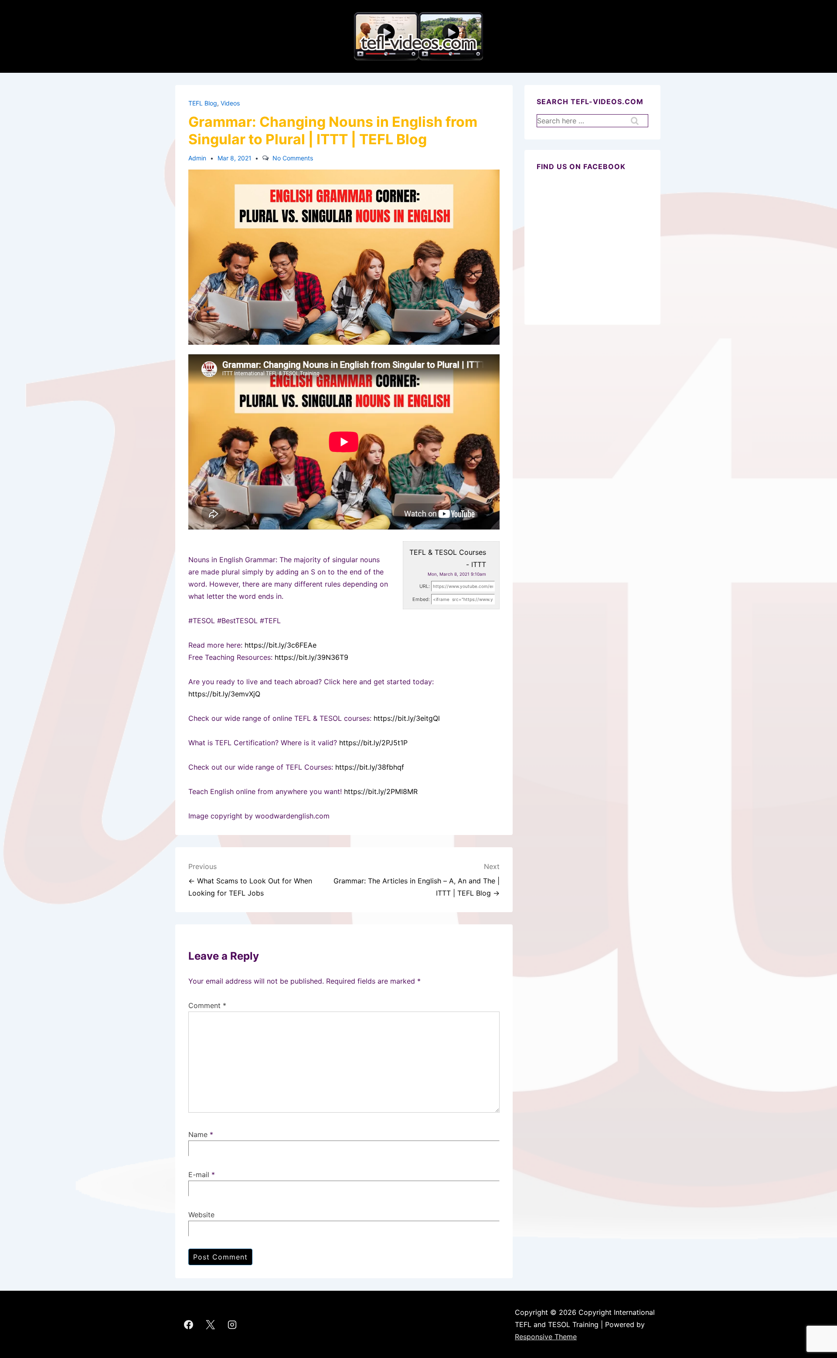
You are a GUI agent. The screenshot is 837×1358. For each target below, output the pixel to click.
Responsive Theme (546, 1336)
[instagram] (232, 1324)
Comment (207, 1005)
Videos (230, 103)
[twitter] (210, 1324)
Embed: (421, 599)
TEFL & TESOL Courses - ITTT (447, 558)
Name (198, 1134)
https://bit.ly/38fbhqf (369, 767)
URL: (424, 586)
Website (201, 1214)
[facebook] (188, 1324)
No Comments (292, 158)
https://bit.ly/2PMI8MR (381, 791)
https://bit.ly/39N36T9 (311, 657)
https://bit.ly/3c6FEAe (280, 645)
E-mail (198, 1174)
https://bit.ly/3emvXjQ (224, 693)
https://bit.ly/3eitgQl (407, 718)
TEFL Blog (202, 103)
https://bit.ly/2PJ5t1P (373, 742)
